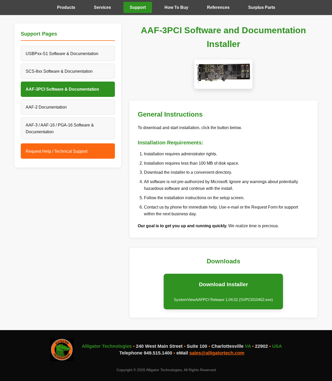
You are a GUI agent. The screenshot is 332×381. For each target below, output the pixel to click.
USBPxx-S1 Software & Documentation (62, 53)
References (218, 7)
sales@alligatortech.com (216, 353)
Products (66, 7)
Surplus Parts (261, 7)
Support (138, 7)
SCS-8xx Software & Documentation (59, 71)
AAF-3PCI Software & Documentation (62, 89)
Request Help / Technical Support (56, 151)
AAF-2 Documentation (46, 107)
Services (102, 7)
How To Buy (176, 7)
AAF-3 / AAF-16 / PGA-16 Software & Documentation (60, 128)
